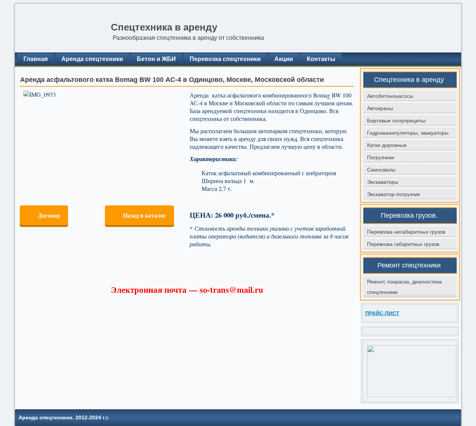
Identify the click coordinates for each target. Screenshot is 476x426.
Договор (49, 215)
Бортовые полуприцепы (396, 121)
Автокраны (380, 108)
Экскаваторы (382, 182)
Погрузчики (380, 157)
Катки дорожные (387, 145)
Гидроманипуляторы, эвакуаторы (407, 133)
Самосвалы (381, 170)
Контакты (321, 59)
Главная (35, 59)
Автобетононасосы (390, 96)
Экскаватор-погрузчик (393, 194)
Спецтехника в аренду (164, 27)
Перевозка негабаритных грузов (406, 232)
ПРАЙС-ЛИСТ (382, 313)
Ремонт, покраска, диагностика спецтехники (404, 287)
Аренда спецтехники (92, 59)
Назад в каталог (144, 215)
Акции (283, 59)
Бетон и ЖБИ (156, 59)
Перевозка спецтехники (225, 59)
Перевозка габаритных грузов (403, 244)
